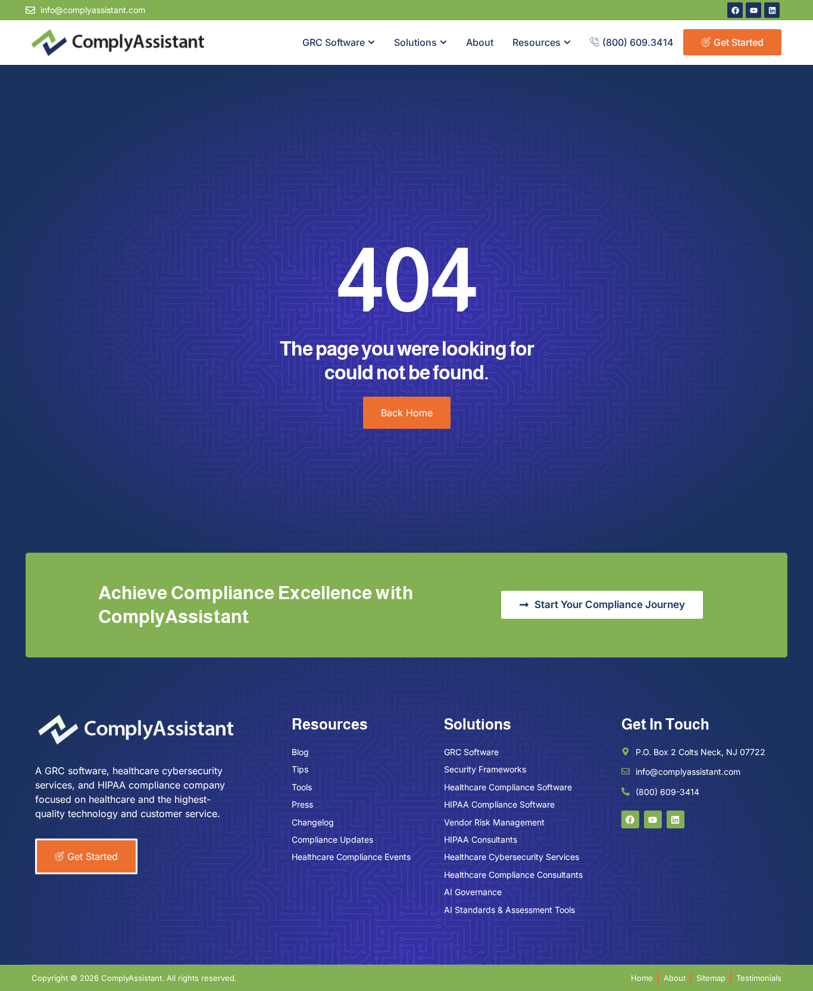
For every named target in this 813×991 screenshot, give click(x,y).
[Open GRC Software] (371, 42)
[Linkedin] (772, 10)
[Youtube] (753, 10)
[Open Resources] (567, 42)
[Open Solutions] (443, 42)
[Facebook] (735, 10)
